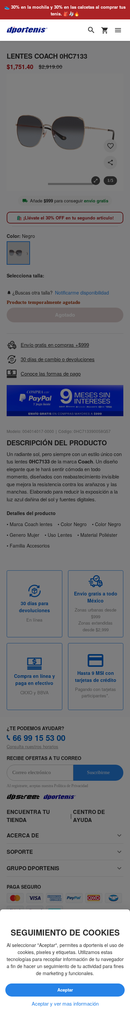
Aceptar (65, 990)
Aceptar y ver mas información (65, 1003)
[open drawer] (118, 30)
